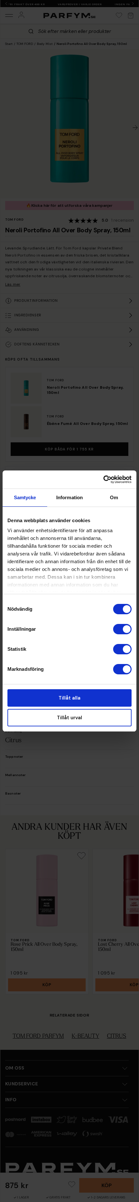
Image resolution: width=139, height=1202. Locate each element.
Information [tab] (69, 497)
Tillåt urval (69, 717)
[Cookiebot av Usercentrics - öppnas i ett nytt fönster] (103, 479)
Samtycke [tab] (25, 497)
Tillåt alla (69, 698)
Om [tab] (114, 497)
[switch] (122, 629)
